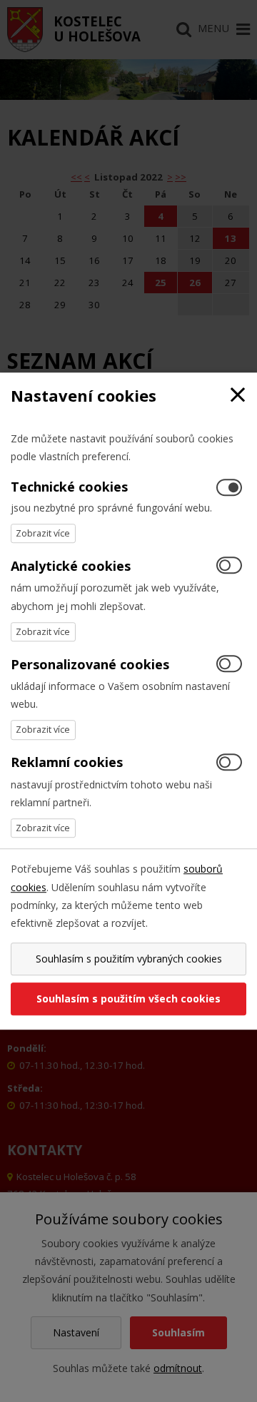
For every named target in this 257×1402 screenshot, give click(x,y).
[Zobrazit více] (43, 533)
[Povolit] (229, 566)
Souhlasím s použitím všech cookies (128, 998)
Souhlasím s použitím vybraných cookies (129, 958)
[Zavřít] (237, 395)
